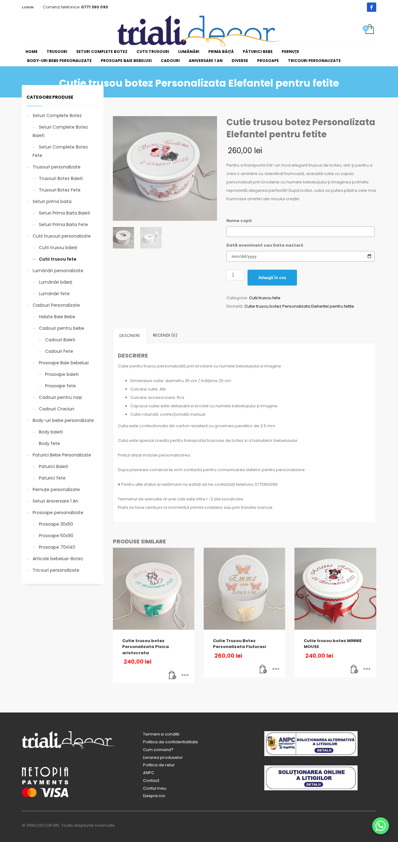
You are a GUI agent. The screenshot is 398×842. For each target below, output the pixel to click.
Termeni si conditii (161, 734)
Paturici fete (52, 478)
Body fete (49, 443)
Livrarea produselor (163, 757)
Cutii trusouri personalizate (62, 236)
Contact (151, 780)
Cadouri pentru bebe (61, 328)
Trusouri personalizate (57, 167)
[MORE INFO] (185, 675)
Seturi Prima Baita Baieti (64, 213)
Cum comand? (158, 750)
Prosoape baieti (62, 374)
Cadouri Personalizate (56, 305)
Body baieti (51, 432)
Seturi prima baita (52, 201)
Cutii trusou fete (264, 298)
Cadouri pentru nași (60, 397)
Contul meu (154, 788)
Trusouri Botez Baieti (61, 178)
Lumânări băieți (55, 282)
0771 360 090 (94, 7)
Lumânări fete (54, 294)
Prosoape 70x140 (57, 547)
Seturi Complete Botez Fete (60, 151)
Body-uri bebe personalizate (63, 420)
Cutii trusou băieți (58, 247)
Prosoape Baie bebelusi (64, 363)
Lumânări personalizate (58, 270)
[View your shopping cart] (369, 29)
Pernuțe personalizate (56, 489)
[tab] (130, 335)
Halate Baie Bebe (57, 317)
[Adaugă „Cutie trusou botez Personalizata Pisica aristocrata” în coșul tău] (172, 675)
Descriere (129, 335)
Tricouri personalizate (56, 570)
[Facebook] (371, 7)
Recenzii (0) (165, 335)
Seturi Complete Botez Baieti (60, 131)
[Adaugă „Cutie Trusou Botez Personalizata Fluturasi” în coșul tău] (263, 669)
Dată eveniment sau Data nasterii (264, 245)
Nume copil (239, 221)
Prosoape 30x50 (56, 524)
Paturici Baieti (53, 466)
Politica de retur (159, 765)
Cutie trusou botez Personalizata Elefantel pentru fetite (299, 306)
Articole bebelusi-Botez (58, 559)
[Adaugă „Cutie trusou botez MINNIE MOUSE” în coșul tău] (354, 669)
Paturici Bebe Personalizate (62, 455)
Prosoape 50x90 (56, 535)
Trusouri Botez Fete (60, 190)
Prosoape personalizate (58, 512)
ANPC (148, 773)
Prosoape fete (60, 386)
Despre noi (154, 796)
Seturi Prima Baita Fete (63, 224)
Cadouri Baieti (60, 340)
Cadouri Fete (59, 351)
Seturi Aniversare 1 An (55, 501)
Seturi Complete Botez (57, 115)
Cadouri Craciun (56, 409)
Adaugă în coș (272, 277)
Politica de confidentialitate (170, 742)
